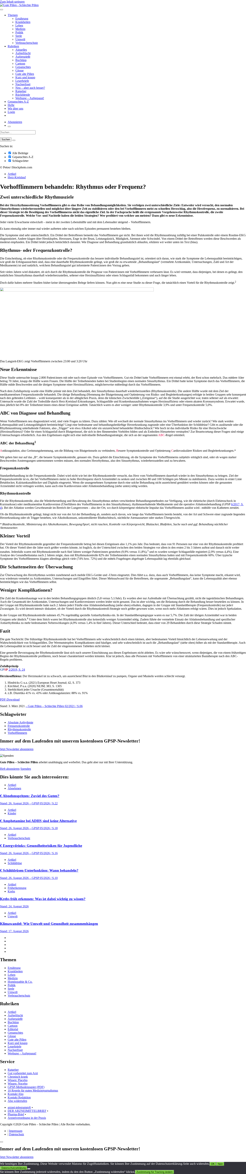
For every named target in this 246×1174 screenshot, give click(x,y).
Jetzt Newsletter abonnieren (16, 749)
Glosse (19, 70)
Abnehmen (14, 788)
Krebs (11, 891)
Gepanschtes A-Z (18, 101)
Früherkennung (17, 888)
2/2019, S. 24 (17, 669)
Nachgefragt (22, 84)
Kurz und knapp (25, 77)
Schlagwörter (20, 160)
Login (11, 112)
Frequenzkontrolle (19, 726)
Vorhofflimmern (17, 732)
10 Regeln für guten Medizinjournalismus (33, 1090)
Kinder (12, 813)
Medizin (20, 29)
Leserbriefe (22, 80)
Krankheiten (22, 22)
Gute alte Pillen (24, 74)
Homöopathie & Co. (20, 981)
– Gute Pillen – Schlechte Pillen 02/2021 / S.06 (54, 706)
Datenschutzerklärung (14, 1168)
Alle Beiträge (20, 153)
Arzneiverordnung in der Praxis (27, 1117)
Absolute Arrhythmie (20, 722)
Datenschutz (16, 1134)
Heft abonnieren (10, 768)
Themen (13, 15)
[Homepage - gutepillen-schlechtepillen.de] (19, 5)
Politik (19, 32)
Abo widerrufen (17, 1100)
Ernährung (21, 18)
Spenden (25, 768)
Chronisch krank (18, 1076)
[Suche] (9, 126)
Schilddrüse (15, 863)
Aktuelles (21, 49)
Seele (18, 35)
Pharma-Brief (16, 1114)
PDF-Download (10, 699)
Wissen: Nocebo (17, 1083)
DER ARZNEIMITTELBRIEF (27, 1110)
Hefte (11, 105)
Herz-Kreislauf (17, 177)
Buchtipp (21, 60)
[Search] (13, 140)
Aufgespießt (22, 56)
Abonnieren (15, 122)
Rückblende (22, 94)
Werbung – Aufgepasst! (29, 98)
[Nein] (28, 1168)
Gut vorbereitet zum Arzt (23, 1073)
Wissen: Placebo (17, 1080)
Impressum (15, 1130)
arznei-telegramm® (19, 1107)
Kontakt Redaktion (19, 1097)
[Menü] (1, 9)
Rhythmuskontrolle (19, 729)
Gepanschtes (23, 67)
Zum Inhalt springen (12, 1)
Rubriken (13, 46)
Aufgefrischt (23, 53)
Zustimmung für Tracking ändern (154, 1172)
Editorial (13, 1029)
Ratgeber (20, 91)
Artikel (12, 173)
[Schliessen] (1, 1141)
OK (213, 1163)
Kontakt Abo (15, 1094)
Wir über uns (15, 108)
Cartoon (20, 63)
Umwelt (20, 39)
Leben (19, 25)
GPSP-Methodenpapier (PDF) (26, 1087)
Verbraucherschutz (26, 42)
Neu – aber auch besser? (30, 87)
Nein (220, 1163)
